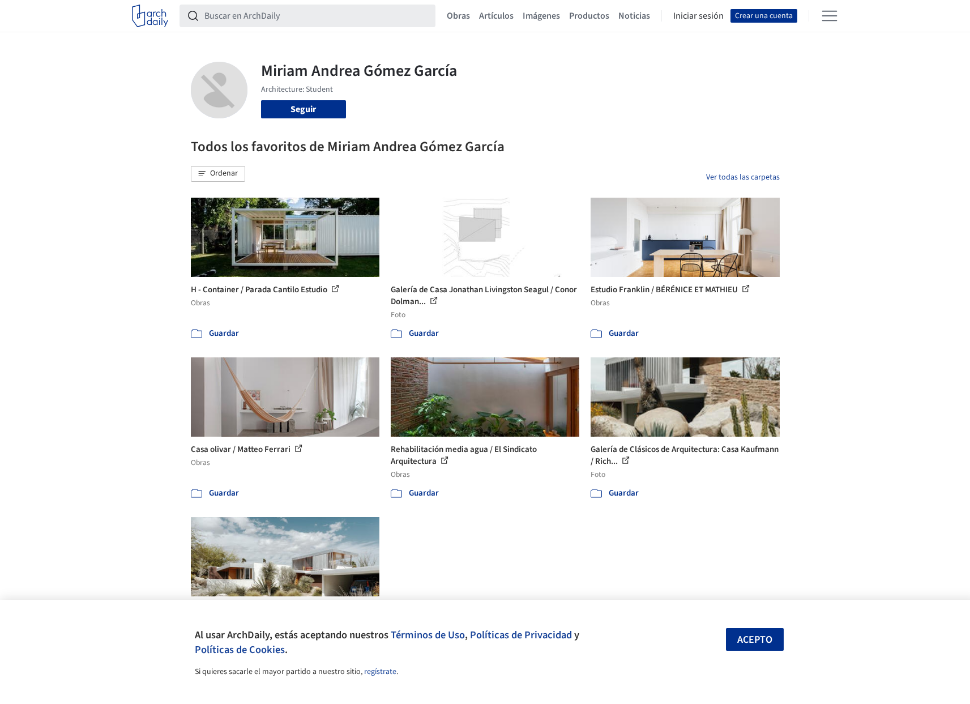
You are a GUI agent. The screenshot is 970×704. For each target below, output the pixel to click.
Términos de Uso (428, 635)
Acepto (754, 640)
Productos (589, 16)
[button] (218, 174)
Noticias (634, 16)
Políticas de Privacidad (521, 635)
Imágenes (541, 16)
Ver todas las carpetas (743, 177)
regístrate (380, 671)
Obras (458, 16)
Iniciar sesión (698, 16)
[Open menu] (830, 16)
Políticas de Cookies (240, 649)
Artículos (496, 16)
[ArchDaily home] (150, 16)
